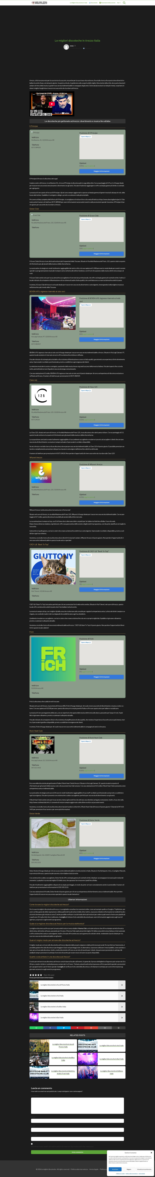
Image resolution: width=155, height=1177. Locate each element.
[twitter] (64, 1027)
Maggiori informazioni (101, 171)
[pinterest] (77, 1027)
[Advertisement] (77, 20)
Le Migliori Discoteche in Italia (78, 2)
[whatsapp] (36, 1027)
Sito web (34, 1135)
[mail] (105, 1027)
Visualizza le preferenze (144, 1169)
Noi (118, 2)
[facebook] (50, 1027)
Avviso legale (142, 1173)
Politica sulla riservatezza (132, 1173)
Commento (35, 1095)
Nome (33, 1117)
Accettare (115, 1169)
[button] (151, 1153)
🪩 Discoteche (93, 2)
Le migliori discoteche (76, 48)
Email (33, 1126)
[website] (75, 46)
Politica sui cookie (120, 1173)
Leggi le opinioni (89, 166)
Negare (129, 1169)
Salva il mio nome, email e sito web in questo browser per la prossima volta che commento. (62, 1146)
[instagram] (91, 1027)
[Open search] (124, 3)
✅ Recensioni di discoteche (107, 2)
